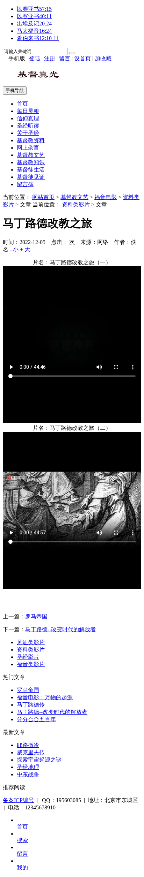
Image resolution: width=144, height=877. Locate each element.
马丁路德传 (31, 705)
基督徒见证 (31, 177)
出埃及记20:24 (34, 23)
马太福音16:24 (34, 31)
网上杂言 (28, 148)
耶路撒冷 (28, 745)
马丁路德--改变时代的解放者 (60, 629)
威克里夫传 (31, 752)
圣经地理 (28, 767)
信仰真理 (28, 118)
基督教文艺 (31, 155)
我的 (22, 867)
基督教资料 (31, 140)
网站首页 (43, 197)
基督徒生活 (31, 170)
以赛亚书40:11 (34, 16)
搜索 (22, 840)
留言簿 (25, 184)
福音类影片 (31, 664)
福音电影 (105, 197)
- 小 (14, 249)
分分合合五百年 (36, 719)
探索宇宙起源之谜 (39, 760)
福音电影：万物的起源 (45, 697)
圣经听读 (28, 126)
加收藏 (103, 58)
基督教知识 (31, 162)
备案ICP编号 (18, 800)
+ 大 (25, 249)
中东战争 (28, 774)
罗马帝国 (36, 616)
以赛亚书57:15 (34, 9)
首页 (22, 104)
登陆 (34, 58)
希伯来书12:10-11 (38, 38)
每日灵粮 (28, 111)
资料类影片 (76, 204)
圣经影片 (28, 657)
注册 (49, 58)
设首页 (82, 58)
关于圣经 (28, 133)
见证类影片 (31, 642)
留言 (64, 58)
